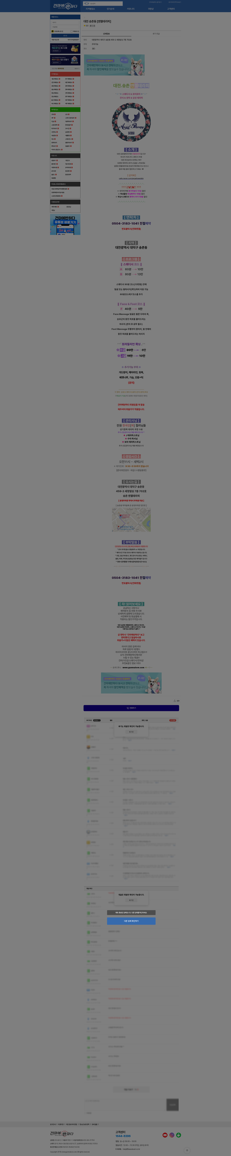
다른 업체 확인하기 (131, 921)
